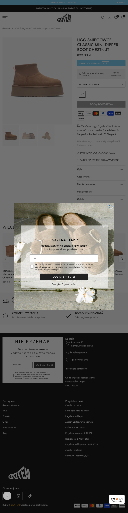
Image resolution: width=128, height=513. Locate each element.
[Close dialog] (110, 206)
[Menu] (123, 497)
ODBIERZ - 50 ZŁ (64, 276)
